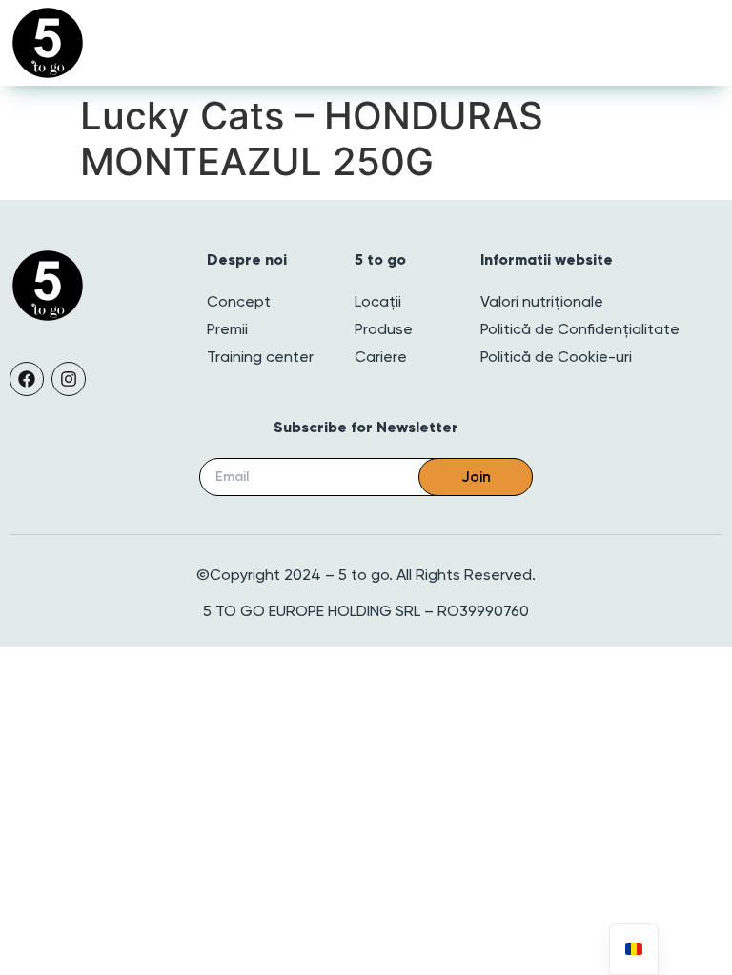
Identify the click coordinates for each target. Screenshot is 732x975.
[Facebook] (27, 379)
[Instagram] (68, 379)
